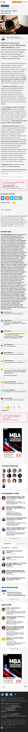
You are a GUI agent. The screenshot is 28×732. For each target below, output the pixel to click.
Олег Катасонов (10, 640)
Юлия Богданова (18, 268)
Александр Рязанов (18, 292)
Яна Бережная (13, 280)
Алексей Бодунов (10, 520)
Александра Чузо (6, 263)
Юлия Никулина (13, 274)
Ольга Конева (9, 580)
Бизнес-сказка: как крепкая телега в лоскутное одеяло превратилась (16, 528)
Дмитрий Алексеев (16, 236)
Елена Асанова (19, 245)
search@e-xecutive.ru (14, 705)
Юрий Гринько (10, 291)
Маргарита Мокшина (7, 254)
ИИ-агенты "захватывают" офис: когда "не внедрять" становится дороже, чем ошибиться (15, 628)
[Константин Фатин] (4, 476)
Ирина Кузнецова (6, 255)
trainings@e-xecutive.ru (16, 706)
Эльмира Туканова (20, 285)
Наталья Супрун (14, 258)
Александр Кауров (17, 261)
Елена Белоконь (5, 298)
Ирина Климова (5, 270)
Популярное (7, 543)
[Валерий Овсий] (9, 476)
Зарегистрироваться (19, 188)
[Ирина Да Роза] (4, 486)
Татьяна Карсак (14, 249)
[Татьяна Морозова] (14, 481)
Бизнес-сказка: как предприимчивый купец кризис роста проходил (16, 518)
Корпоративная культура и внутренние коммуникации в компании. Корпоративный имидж (16, 594)
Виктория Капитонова (16, 270)
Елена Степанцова (21, 271)
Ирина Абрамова (15, 246)
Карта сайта (3, 711)
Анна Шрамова (14, 301)
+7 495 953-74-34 (16, 713)
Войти (4, 420)
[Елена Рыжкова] (14, 476)
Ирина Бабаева (19, 273)
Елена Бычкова (21, 266)
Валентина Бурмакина (12, 248)
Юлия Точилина (12, 266)
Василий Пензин (20, 300)
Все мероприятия (14, 599)
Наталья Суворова (6, 261)
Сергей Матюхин (11, 297)
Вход (24, 2)
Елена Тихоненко (16, 298)
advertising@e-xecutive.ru (10, 708)
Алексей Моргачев (11, 553)
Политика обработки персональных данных (10, 703)
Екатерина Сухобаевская (14, 289)
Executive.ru (3, 700)
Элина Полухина (21, 297)
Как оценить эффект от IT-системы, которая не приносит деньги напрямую (16, 564)
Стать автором (17, 2)
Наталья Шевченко (14, 276)
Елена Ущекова (5, 246)
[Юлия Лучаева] (14, 471)
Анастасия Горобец (14, 257)
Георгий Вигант (5, 286)
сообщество (8, 209)
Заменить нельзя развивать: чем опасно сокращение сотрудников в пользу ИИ (15, 572)
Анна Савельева (11, 239)
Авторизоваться (6, 188)
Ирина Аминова (5, 301)
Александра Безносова (7, 273)
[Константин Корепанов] (4, 481)
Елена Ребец (4, 274)
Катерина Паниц (12, 283)
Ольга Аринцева (5, 236)
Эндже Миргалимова (11, 559)
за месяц (15, 547)
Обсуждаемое (20, 543)
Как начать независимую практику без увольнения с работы (15, 578)
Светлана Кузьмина (14, 240)
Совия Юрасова (20, 242)
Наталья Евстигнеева (7, 243)
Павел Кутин (9, 510)
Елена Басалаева (10, 609)
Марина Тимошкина (6, 264)
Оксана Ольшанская (14, 279)
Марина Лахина (14, 286)
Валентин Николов (19, 254)
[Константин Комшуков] (20, 481)
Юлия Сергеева (13, 252)
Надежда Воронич (13, 288)
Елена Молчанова (6, 309)
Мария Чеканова (18, 264)
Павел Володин (11, 303)
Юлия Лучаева (13, 251)
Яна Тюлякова (22, 252)
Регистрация (26, 2)
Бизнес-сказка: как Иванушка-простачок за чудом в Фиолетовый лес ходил (16, 508)
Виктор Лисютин (10, 574)
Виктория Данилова (20, 243)
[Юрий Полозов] (4, 471)
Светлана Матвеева (18, 267)
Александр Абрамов (13, 277)
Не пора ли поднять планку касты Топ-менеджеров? (15, 617)
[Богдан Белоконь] (20, 476)
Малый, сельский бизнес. (13, 608)
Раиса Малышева (6, 295)
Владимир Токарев (19, 294)
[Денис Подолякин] (9, 481)
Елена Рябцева (11, 242)
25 (19, 407)
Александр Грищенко (7, 268)
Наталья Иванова (14, 304)
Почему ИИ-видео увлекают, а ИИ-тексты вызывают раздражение (15, 497)
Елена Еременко (16, 255)
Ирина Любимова (19, 291)
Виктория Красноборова (8, 271)
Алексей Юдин (21, 307)
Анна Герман (15, 295)
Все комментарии (14, 538)
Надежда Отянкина (6, 292)
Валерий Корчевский (7, 294)
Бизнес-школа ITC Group (12, 590)
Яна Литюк (11, 285)
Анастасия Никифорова (8, 245)
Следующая (4, 410)
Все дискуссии (14, 648)
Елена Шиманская (13, 282)
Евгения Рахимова (15, 237)
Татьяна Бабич (5, 237)
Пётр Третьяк (9, 567)
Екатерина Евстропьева (15, 260)
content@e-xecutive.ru (10, 709)
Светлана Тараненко (14, 306)
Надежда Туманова (6, 267)
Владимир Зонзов (12, 307)
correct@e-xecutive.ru (18, 226)
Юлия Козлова (11, 300)
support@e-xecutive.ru (11, 710)
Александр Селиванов (17, 263)
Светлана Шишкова (20, 234)
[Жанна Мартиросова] (20, 471)
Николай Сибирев (10, 499)
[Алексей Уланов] (9, 471)
